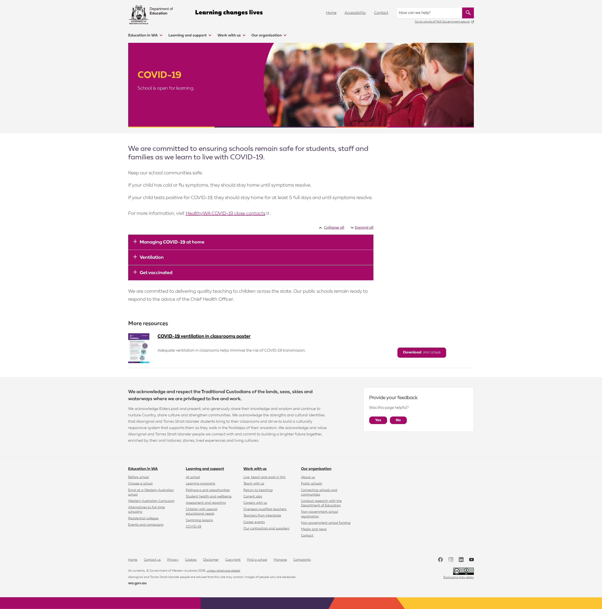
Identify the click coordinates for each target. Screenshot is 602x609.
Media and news (314, 529)
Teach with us (253, 483)
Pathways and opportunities (208, 490)
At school (193, 477)
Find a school (257, 559)
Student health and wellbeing (209, 496)
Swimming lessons (199, 520)
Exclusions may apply (459, 577)
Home (331, 13)
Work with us (230, 35)
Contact (381, 13)
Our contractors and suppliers (266, 528)
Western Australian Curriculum (151, 501)
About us (308, 477)
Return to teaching (258, 490)
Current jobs (252, 496)
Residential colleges (143, 518)
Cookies (191, 559)
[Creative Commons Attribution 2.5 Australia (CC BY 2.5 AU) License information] (463, 571)
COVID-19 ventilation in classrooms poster (204, 336)
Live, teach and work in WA (264, 477)
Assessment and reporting (206, 503)
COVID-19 (193, 526)
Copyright (233, 559)
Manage (280, 559)
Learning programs (200, 483)
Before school (138, 477)
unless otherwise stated (223, 570)
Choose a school (140, 483)
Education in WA (143, 35)
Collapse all (334, 228)
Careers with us (255, 503)
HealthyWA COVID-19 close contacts (225, 213)
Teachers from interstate (262, 515)
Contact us (152, 559)
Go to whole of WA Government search (442, 21)
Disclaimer (211, 559)
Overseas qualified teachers (264, 509)
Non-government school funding (326, 523)
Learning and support (188, 35)
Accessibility (355, 13)
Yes (378, 420)
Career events (254, 522)
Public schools (311, 483)
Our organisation (267, 35)
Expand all (364, 228)
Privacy (172, 559)
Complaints (302, 559)
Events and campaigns (145, 524)
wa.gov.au (137, 583)
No (398, 420)
